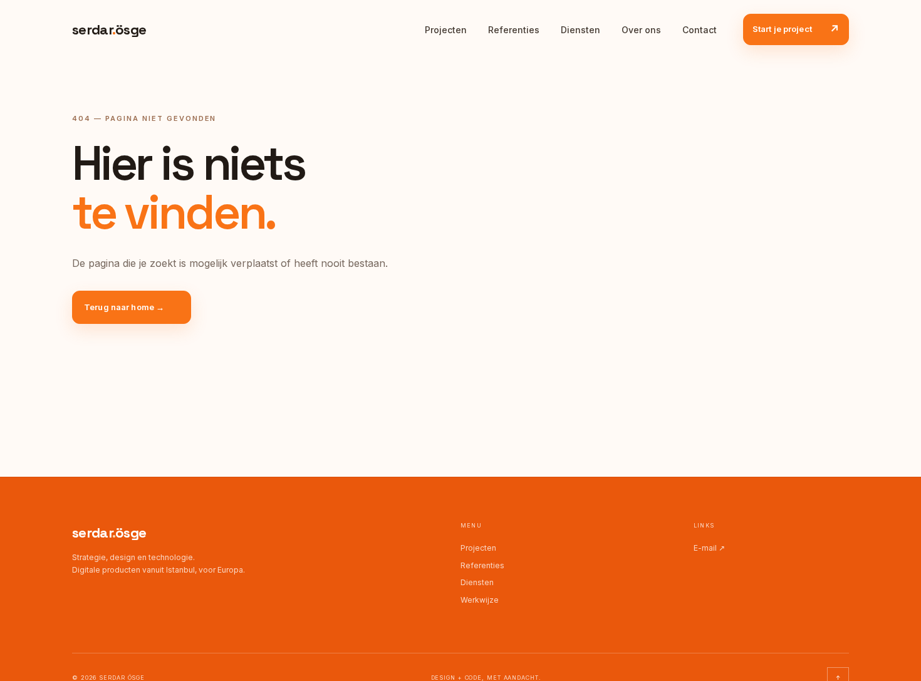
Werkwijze (479, 600)
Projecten (446, 29)
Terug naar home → (124, 307)
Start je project (796, 29)
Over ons (641, 29)
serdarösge (109, 532)
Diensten (580, 29)
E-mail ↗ (709, 548)
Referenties (513, 29)
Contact (699, 29)
